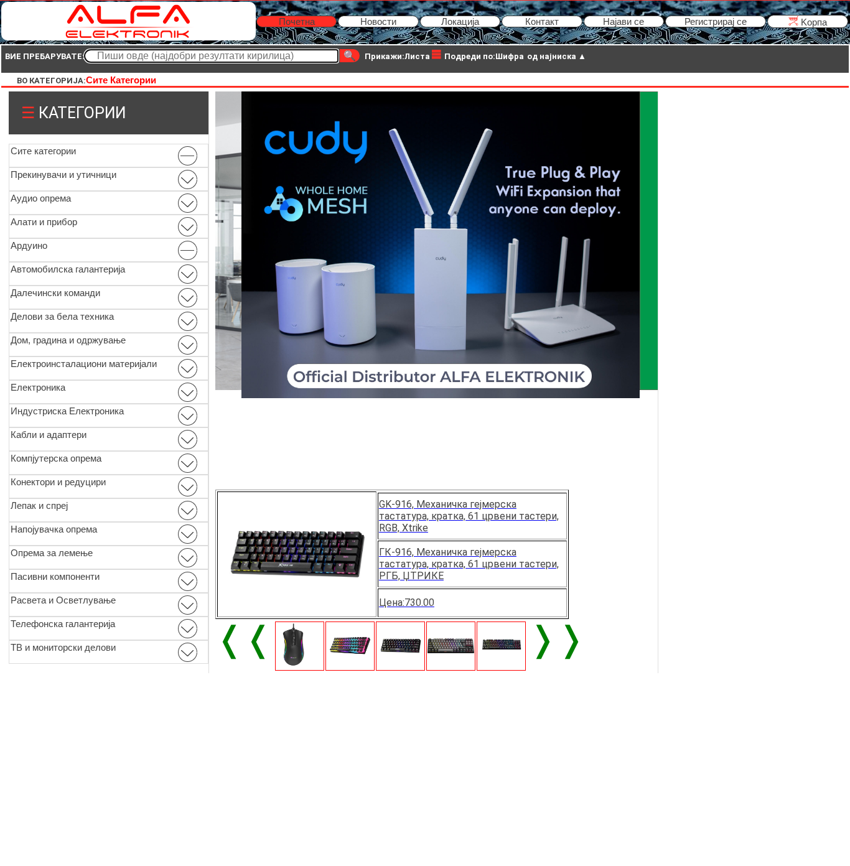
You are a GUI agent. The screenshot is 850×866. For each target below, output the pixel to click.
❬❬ (244, 639)
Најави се (623, 21)
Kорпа (812, 22)
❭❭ (557, 639)
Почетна (297, 21)
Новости (378, 21)
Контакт (542, 21)
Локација (460, 21)
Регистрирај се (715, 21)
